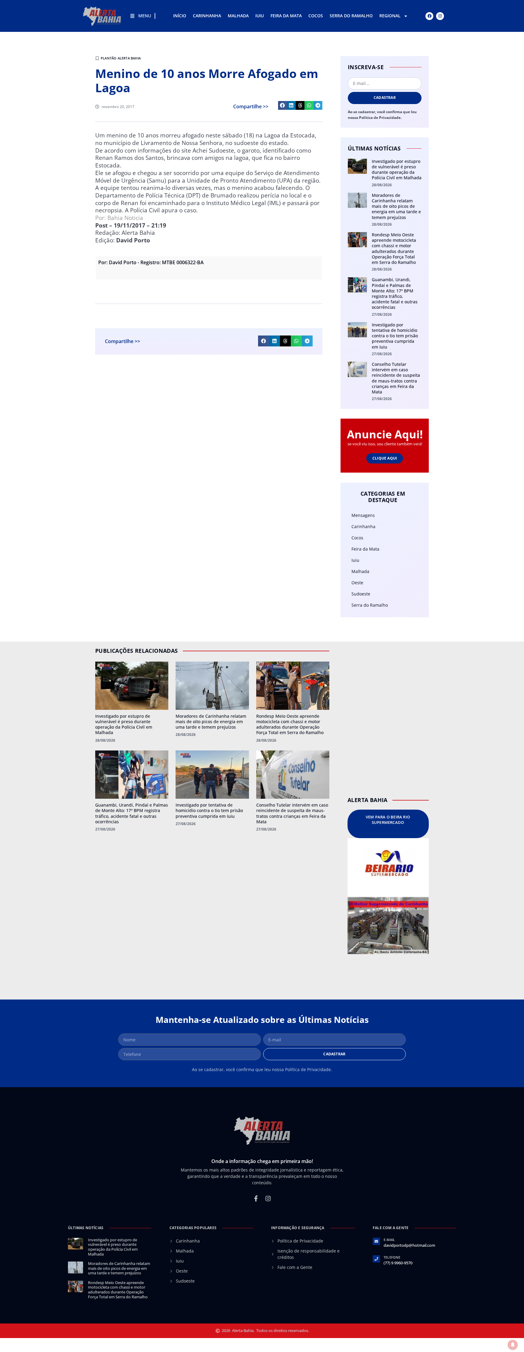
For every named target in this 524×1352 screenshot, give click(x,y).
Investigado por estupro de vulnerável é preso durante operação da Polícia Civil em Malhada (397, 169)
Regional (390, 16)
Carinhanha (207, 16)
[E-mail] (376, 1241)
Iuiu (259, 16)
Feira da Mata (286, 16)
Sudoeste (360, 594)
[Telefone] (376, 1259)
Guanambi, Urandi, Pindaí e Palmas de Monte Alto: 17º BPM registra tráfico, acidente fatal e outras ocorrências (395, 293)
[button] (282, 105)
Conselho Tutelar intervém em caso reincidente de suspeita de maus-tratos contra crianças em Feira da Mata (396, 378)
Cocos (315, 16)
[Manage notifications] (513, 1345)
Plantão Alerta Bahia (121, 58)
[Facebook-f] (256, 1198)
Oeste (357, 582)
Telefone (392, 1257)
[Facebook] (429, 16)
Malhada (238, 16)
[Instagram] (440, 16)
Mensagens (363, 515)
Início (179, 16)
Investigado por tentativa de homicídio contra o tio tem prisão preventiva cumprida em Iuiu (395, 336)
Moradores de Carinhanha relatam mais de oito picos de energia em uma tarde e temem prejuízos (396, 206)
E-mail (389, 1239)
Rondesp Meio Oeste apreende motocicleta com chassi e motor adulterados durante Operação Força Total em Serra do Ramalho (394, 248)
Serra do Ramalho (351, 16)
